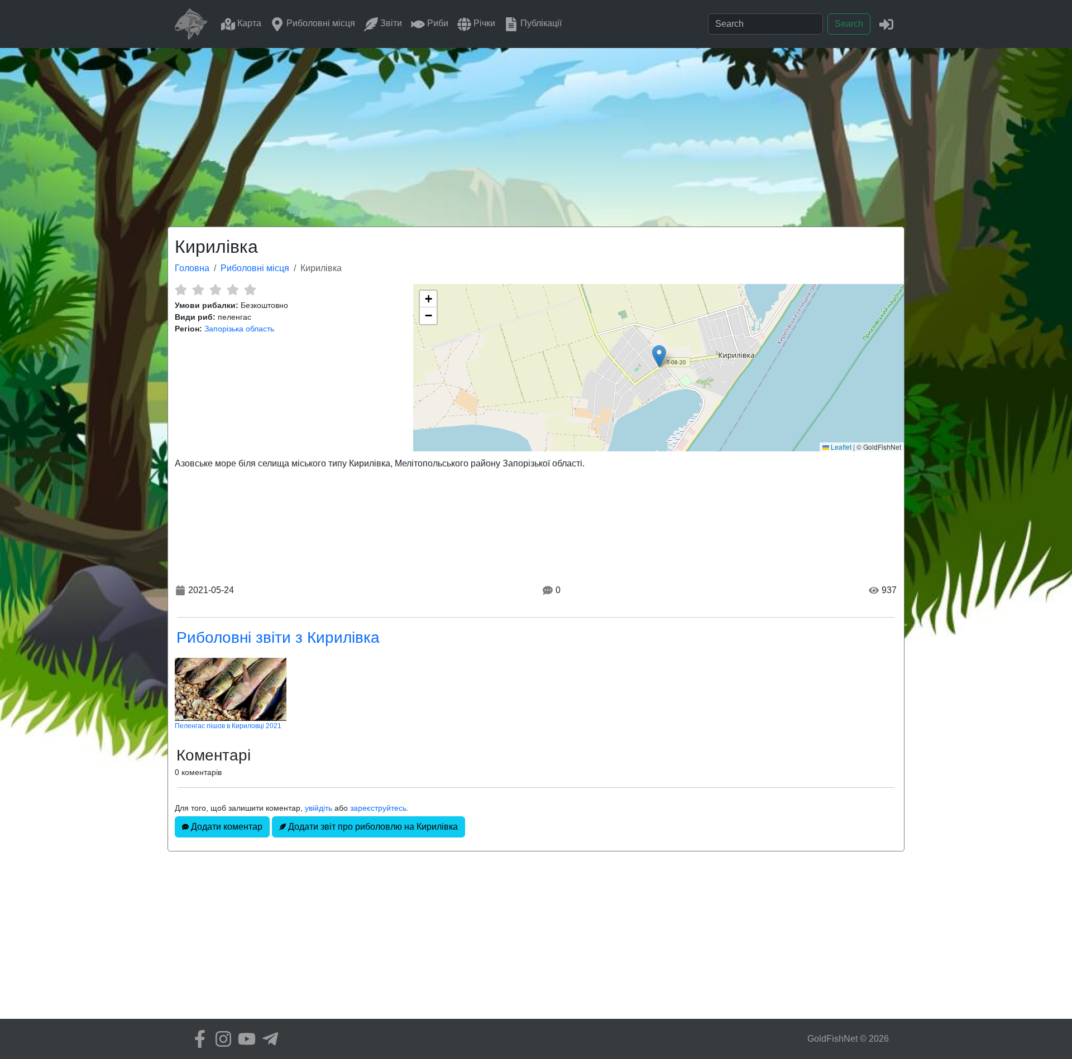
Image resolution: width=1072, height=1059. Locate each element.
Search (849, 23)
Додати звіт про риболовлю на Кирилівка (372, 826)
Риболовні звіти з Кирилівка (278, 637)
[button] (659, 356)
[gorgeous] (250, 289)
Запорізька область (239, 328)
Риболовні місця (319, 23)
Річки (483, 23)
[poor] (198, 289)
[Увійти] (886, 23)
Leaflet (840, 446)
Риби (436, 23)
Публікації (540, 23)
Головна (192, 268)
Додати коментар (225, 826)
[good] (232, 289)
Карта (248, 23)
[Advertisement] (536, 132)
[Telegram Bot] (267, 1039)
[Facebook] (197, 1039)
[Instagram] (220, 1039)
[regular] (215, 289)
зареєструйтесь (378, 807)
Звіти (390, 23)
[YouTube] (244, 1039)
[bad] (180, 289)
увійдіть (318, 807)
